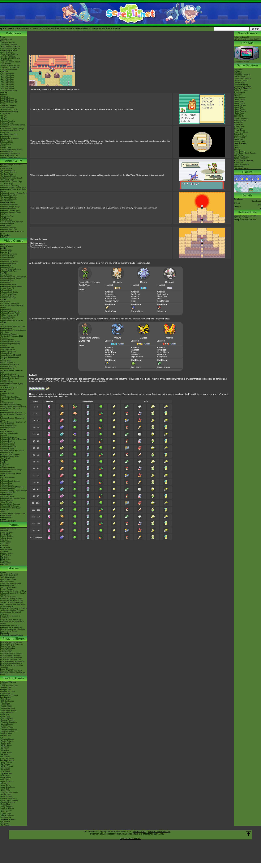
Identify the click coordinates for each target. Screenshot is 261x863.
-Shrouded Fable (6, 728)
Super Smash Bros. (8, 493)
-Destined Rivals (6, 718)
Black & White (5, 361)
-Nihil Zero (4, 779)
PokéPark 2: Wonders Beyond (12, 376)
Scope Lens (110, 367)
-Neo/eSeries (5, 756)
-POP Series (5, 772)
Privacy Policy (139, 831)
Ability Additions (240, 159)
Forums (26, 28)
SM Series (4, 565)
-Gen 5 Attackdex (7, 81)
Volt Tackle (238, 155)
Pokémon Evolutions (8, 208)
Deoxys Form (239, 82)
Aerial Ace (109, 354)
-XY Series (4, 749)
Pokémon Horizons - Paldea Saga (13, 193)
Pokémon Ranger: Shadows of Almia (12, 419)
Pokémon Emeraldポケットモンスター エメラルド (246, 38)
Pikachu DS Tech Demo (9, 454)
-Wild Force (4, 812)
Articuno (117, 338)
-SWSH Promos (6, 766)
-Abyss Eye (4, 776)
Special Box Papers (242, 168)
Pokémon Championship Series (12, 125)
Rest (133, 301)
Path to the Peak (7, 216)
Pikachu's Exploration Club (10, 659)
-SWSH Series (6, 745)
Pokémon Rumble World (9, 342)
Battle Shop (238, 115)
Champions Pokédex (100, 28)
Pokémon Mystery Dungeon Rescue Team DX (11, 287)
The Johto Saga (6, 174)
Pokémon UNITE (7, 265)
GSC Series (5, 544)
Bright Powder (163, 367)
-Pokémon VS (5, 818)
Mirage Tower (239, 130)
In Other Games (6, 500)
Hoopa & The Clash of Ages (11, 620)
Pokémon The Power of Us (11, 627)
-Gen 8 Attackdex (7, 87)
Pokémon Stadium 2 (8, 468)
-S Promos (4, 823)
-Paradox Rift (5, 735)
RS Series (4, 546)
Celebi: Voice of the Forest (11, 583)
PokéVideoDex (6, 220)
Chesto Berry (137, 311)
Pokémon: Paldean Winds (10, 212)
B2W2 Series (5, 559)
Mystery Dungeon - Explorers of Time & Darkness (13, 423)
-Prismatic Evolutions (8, 722)
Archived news (6, 39)
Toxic (159, 298)
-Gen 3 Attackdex (7, 77)
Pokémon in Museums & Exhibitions (10, 131)
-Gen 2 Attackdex (7, 75)
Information (238, 69)
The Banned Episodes (9, 199)
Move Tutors (239, 151)
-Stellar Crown (5, 726)
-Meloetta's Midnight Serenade (12, 610)
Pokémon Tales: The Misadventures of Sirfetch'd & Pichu (12, 231)
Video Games (13, 240)
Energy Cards (5, 690)
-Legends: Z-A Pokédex (9, 68)
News (2, 37)
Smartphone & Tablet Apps (10, 508)
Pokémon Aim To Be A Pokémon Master (13, 190)
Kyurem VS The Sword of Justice (13, 608)
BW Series (4, 557)
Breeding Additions (241, 157)
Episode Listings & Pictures (11, 165)
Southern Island (240, 136)
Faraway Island (240, 121)
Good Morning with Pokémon (11, 222)
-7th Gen (3, 119)
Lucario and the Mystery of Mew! (13, 591)
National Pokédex (241, 84)
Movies (13, 568)
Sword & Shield (6, 275)
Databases (13, 33)
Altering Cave (239, 142)
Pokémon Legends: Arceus (11, 279)
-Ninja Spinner (5, 777)
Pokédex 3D (5, 380)
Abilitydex (4, 96)
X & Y (2, 325)
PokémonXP (5, 127)
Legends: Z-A (5, 252)
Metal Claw (162, 296)
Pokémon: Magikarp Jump (10, 311)
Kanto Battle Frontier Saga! (11, 178)
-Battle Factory (240, 105)
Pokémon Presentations (9, 138)
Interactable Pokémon (242, 79)
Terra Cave (238, 128)
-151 (2, 737)
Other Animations (7, 224)
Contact (35, 28)
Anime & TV (13, 160)
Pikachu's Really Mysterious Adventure (11, 666)
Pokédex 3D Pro (6, 382)
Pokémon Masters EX (9, 263)
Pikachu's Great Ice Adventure (12, 661)
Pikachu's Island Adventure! (11, 658)
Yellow (2, 479)
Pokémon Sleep (6, 267)
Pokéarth (117, 28)
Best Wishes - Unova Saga (11, 182)
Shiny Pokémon (6, 201)
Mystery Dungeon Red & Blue (12, 451)
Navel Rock (238, 124)
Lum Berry (136, 367)
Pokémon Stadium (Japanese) (12, 487)
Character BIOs (6, 532)
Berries (237, 147)
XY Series (4, 561)
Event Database (6, 152)
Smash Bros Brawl (7, 428)
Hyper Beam (163, 352)
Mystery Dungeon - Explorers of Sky (13, 415)
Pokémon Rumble (7, 403)
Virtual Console (6, 502)
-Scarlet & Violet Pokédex (10, 66)
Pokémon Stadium (7, 489)
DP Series (4, 551)
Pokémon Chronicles (8, 195)
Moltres (169, 338)
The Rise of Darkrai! (8, 597)
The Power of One (7, 578)
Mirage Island (239, 138)
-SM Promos (5, 768)
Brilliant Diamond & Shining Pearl (13, 277)
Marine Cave (239, 126)
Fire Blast (161, 350)
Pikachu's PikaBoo (7, 648)
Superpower (110, 296)
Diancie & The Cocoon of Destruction (10, 617)
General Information (8, 528)
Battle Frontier (239, 98)
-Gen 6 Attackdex (7, 83)
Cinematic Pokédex (8, 106)
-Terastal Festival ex (8, 798)
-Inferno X (4, 783)
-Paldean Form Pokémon (10, 157)
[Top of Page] (248, 833)
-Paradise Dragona (7, 802)
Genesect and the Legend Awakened (10, 613)
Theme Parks (5, 144)
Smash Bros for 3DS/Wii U (11, 355)
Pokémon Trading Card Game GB (13, 491)
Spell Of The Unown (8, 580)
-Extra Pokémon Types (9, 686)
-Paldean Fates (6, 734)
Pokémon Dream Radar (9, 365)
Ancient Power (111, 301)
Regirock (117, 282)
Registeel (169, 282)
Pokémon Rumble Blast (9, 378)
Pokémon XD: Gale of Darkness (13, 439)
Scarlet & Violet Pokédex (77, 28)
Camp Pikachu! (6, 650)
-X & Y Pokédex (6, 52)
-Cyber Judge (5, 814)
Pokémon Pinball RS (8, 447)
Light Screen (137, 357)
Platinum (3, 395)
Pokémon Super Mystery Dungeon (10, 345)
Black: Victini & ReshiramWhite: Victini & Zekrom (13, 605)
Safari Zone (238, 140)
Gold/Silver (4, 464)
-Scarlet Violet (5, 743)
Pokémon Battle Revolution (11, 412)
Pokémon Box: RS (7, 445)
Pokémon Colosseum (8, 437)
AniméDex (4, 166)
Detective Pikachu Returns (11, 269)
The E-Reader (5, 458)
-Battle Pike (238, 107)
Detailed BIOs (5, 534)
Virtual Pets (4, 510)
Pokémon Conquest (8, 374)
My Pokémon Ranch (8, 426)
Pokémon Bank (6, 328)
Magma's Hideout (241, 132)
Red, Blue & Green (7, 477)
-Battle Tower (239, 100)
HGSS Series (5, 555)
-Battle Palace (239, 109)
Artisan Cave (239, 117)
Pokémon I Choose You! (9, 625)
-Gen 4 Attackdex (7, 79)
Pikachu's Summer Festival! (11, 654)
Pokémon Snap (6, 483)
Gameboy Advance (241, 62)
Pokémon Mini (5, 472)
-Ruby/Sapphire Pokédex (10, 47)
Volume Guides (6, 538)
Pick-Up (237, 149)
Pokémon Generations (9, 205)
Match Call (238, 163)
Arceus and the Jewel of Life (11, 601)
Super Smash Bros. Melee (10, 473)
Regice (143, 282)
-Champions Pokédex (8, 69)
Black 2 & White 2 (7, 363)
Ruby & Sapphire (7, 431)
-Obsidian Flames (7, 739)
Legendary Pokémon (242, 75)
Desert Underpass (241, 119)
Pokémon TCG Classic (9, 695)
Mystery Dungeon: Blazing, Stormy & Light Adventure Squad (13, 406)
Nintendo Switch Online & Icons (12, 514)
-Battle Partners (6, 797)
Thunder (135, 298)
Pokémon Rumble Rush (9, 313)
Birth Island (238, 123)
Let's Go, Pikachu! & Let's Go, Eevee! (12, 306)
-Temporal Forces (7, 732)
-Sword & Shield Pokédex (10, 58)
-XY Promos (5, 770)
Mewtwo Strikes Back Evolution (12, 629)
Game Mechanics (7, 108)
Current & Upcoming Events (11, 150)
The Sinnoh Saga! (7, 180)
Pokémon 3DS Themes (9, 506)
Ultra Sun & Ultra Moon (9, 304)
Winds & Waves (6, 246)
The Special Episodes (8, 197)
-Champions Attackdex (9, 90)
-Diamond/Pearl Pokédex (10, 48)
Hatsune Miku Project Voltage (12, 129)
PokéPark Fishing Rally (9, 456)
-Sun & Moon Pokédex (9, 54)
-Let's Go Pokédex (7, 56)
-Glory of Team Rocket (9, 793)
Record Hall (238, 166)
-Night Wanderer (6, 806)
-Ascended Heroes (7, 709)
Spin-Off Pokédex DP (8, 100)
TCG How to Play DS (8, 388)
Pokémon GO (5, 260)
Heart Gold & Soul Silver (9, 397)
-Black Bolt (4, 714)
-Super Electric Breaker (9, 800)
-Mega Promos (6, 762)
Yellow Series (5, 542)
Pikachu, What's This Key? (11, 671)
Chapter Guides (6, 536)
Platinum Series (6, 553)
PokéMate (4, 460)
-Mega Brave (5, 785)
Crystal (3, 466)
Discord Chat (5, 148)
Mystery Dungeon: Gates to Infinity (11, 371)
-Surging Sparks (6, 724)
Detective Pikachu (7, 317)
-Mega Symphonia (7, 787)
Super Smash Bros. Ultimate (11, 321)
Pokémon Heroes (7, 585)
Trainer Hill (238, 134)
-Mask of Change (7, 808)
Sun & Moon (5, 302)
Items (236, 145)
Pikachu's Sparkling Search (11, 663)
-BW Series (4, 751)
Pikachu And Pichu (7, 646)
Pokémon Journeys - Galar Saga (13, 187)
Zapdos (143, 338)
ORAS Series (5, 563)
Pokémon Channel (7, 443)
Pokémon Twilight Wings (10, 207)
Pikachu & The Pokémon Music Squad (12, 674)
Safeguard (162, 357)
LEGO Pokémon (6, 140)
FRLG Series (5, 548)
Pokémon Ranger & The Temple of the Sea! (13, 594)
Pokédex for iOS (6, 389)
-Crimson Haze (6, 810)
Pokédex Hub (57, 28)
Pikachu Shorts (13, 638)
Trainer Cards (5, 688)
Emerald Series (6, 549)
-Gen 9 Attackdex (7, 89)
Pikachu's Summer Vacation (11, 642)
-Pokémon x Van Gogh (9, 134)
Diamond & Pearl (7, 393)
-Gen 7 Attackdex (7, 85)
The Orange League (8, 172)
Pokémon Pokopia (7, 256)
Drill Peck (135, 354)
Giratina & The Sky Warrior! (11, 599)
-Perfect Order (5, 707)
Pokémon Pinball (6, 485)
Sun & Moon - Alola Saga (10, 186)
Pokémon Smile (6, 290)
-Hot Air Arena (5, 795)
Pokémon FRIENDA (8, 521)
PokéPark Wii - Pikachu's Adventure (10, 409)
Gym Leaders (239, 92)
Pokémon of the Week (9, 111)
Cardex (3, 104)
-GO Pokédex (5, 64)
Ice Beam (135, 294)
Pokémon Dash (6, 441)
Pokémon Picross (7, 347)
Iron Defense (163, 301)
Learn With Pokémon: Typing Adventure (11, 385)
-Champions (5, 113)
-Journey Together (7, 720)
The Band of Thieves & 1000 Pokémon (11, 337)
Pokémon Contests (241, 165)
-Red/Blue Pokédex (7, 43)
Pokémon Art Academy (9, 334)
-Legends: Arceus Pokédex (11, 62)
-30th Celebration (7, 701)
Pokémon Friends (7, 258)
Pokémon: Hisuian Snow (10, 210)
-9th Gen (3, 115)
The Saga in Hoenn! (8, 176)
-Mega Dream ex (7, 781)
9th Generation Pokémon (10, 153)
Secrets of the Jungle (8, 631)
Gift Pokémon (239, 77)
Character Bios (6, 168)
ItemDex (3, 92)
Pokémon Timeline (7, 121)
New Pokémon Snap (8, 294)
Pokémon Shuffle (7, 340)
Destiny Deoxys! (7, 589)
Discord (45, 28)
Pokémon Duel (6, 353)
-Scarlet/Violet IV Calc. (9, 110)
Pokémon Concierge (8, 228)
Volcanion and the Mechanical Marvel (12, 623)
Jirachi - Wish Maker (8, 587)
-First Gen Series (7, 758)
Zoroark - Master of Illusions (11, 603)
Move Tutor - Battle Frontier (245, 153)
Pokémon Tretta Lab (8, 367)
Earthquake (110, 298)
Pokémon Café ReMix (9, 262)
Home (17, 28)
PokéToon (4, 214)
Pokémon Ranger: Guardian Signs (11, 400)
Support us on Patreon (130, 838)
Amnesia (135, 296)
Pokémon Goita (6, 517)
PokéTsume (5, 237)
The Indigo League (7, 170)
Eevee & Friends (6, 669)
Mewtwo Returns (7, 582)
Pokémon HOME (7, 281)
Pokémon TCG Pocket (9, 271)
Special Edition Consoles (10, 504)
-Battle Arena (239, 102)
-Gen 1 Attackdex (7, 73)
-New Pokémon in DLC (9, 155)
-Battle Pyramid (240, 111)
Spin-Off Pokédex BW (9, 102)
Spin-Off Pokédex (7, 98)
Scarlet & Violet (6, 250)
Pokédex (237, 71)
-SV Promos (5, 764)
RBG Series (5, 540)
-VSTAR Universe (7, 816)
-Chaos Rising (5, 705)
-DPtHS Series (6, 753)
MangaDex (4, 530)
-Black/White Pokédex (9, 50)
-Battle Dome (239, 103)
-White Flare (5, 716)
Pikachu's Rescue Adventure (11, 644)
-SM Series (4, 747)
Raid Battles (5, 693)
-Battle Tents (239, 113)
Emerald (3, 435)
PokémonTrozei (6, 452)
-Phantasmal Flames (8, 711)
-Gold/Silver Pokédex (8, 45)
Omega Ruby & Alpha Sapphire (12, 326)
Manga (14, 524)
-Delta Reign (5, 699)
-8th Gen (3, 117)
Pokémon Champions (8, 254)
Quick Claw (110, 311)
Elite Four (238, 94)
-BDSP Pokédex (6, 60)
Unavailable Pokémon (242, 86)
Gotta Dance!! (5, 652)
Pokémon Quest (6, 319)
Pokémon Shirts (6, 142)
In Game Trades (240, 81)
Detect (134, 352)
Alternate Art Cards (7, 692)
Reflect (108, 357)
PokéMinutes (5, 218)
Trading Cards (13, 678)
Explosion (109, 294)
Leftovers (161, 311)
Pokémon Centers (7, 123)
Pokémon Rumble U (8, 368)
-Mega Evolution (6, 713)
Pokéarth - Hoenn (241, 90)
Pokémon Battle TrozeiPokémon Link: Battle (13, 331)
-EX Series (4, 755)
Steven (237, 96)
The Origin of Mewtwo (9, 574)
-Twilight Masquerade (8, 730)
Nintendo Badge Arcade (9, 357)
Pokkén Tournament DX (9, 315)
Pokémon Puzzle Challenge (11, 470)
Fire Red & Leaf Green (9, 433)
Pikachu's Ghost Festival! (10, 656)
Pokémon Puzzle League (10, 481)
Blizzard (109, 350)
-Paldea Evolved (6, 741)
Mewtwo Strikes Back (9, 576)
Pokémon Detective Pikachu (11, 635)
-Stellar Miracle (6, 804)
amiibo (2, 512)
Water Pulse (110, 352)
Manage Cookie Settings (159, 831)
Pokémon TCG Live (8, 298)
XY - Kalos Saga (6, 184)
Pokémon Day (5, 136)
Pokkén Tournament (8, 351)
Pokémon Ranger (7, 449)
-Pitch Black (5, 703)
